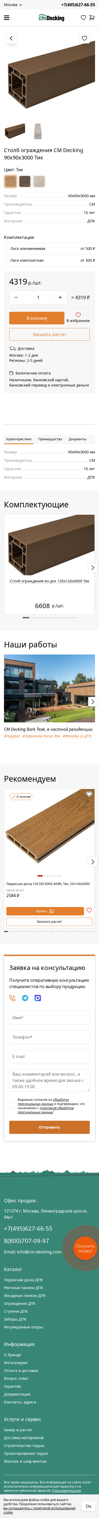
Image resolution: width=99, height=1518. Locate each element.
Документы (77, 439)
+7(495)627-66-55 (78, 5)
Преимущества (50, 439)
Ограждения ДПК (20, 1303)
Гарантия (12, 1386)
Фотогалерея (15, 1362)
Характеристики (18, 439)
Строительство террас (24, 1445)
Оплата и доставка (21, 1370)
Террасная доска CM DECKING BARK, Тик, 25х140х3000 (48, 884)
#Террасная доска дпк (41, 735)
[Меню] (6, 17)
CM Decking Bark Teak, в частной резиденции (48, 729)
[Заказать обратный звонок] (12, 998)
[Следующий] (93, 567)
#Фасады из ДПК (77, 735)
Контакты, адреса (20, 1401)
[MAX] (38, 998)
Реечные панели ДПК (23, 1287)
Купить (41, 911)
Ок (88, 1506)
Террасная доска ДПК (23, 1279)
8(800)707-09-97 (26, 1241)
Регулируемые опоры (23, 1326)
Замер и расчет (18, 1429)
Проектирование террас (26, 1453)
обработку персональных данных (43, 1101)
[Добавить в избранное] (89, 794)
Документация (17, 1394)
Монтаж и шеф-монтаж (25, 1461)
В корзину (37, 318)
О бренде (12, 1354)
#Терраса (12, 735)
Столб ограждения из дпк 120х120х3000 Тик (49, 580)
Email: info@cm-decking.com (33, 1252)
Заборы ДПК (15, 1319)
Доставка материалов (24, 1437)
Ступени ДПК (16, 1311)
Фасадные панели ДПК (25, 1295)
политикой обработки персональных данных (46, 1110)
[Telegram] (25, 998)
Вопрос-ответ (16, 1378)
